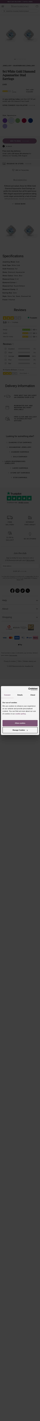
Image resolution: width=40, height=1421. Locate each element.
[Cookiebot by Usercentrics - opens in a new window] (28, 689)
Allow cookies (20, 723)
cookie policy (20, 714)
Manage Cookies (19, 730)
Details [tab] (20, 695)
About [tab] (32, 695)
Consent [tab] (7, 695)
